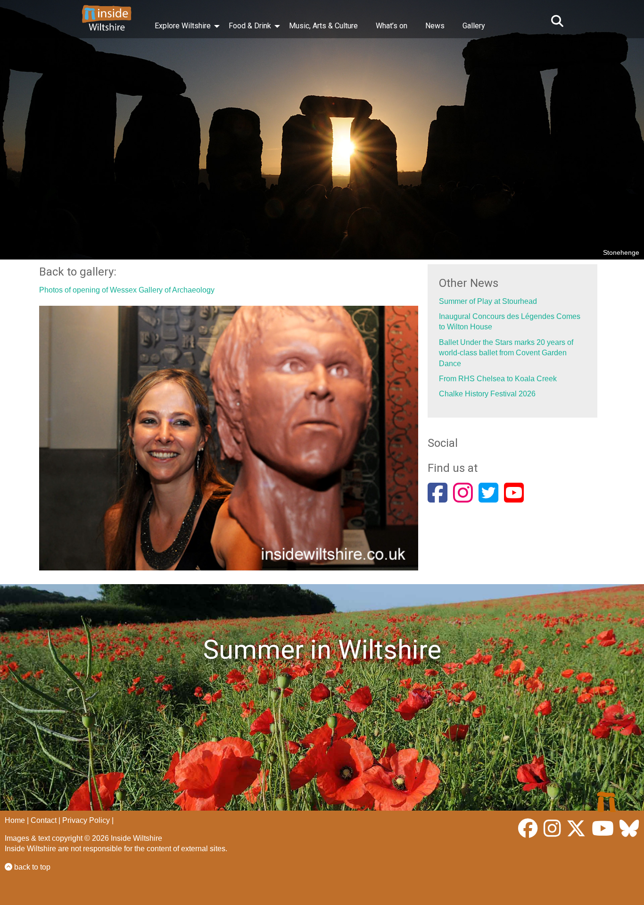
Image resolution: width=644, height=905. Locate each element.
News (435, 25)
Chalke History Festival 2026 (487, 394)
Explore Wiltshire (183, 25)
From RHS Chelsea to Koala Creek (498, 379)
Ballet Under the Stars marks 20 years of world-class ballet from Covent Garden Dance (506, 353)
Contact (44, 820)
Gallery (473, 25)
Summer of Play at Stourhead (488, 301)
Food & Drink (250, 25)
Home (15, 820)
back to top (31, 867)
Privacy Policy (86, 820)
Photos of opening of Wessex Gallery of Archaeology (127, 290)
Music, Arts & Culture (323, 25)
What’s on (391, 25)
